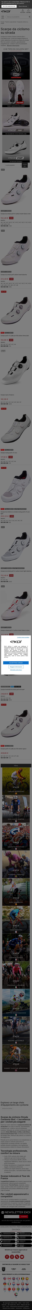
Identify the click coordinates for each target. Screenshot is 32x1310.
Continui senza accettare (23, 637)
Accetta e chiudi (16, 663)
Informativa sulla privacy (16, 670)
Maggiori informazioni (16, 666)
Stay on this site (23, 6)
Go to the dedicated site (9, 6)
